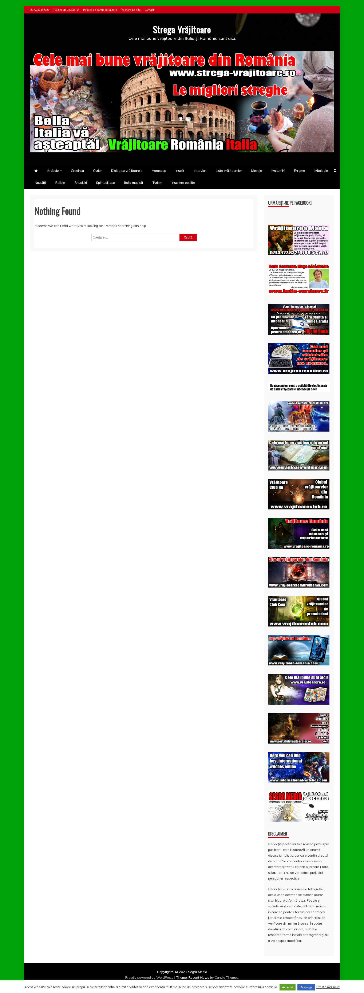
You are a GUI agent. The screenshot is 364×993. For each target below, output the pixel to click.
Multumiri (278, 170)
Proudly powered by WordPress (149, 977)
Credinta (77, 170)
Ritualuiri (80, 182)
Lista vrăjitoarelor (229, 170)
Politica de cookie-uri (66, 9)
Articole (53, 170)
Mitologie (321, 170)
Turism (157, 182)
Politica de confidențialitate (100, 9)
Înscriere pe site (131, 9)
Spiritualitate (105, 182)
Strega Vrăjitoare (182, 29)
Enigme (299, 170)
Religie (60, 182)
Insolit (179, 170)
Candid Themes (226, 977)
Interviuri (200, 170)
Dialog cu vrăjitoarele (126, 170)
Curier (97, 170)
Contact (149, 9)
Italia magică (133, 182)
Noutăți (40, 182)
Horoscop (159, 170)
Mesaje (256, 170)
